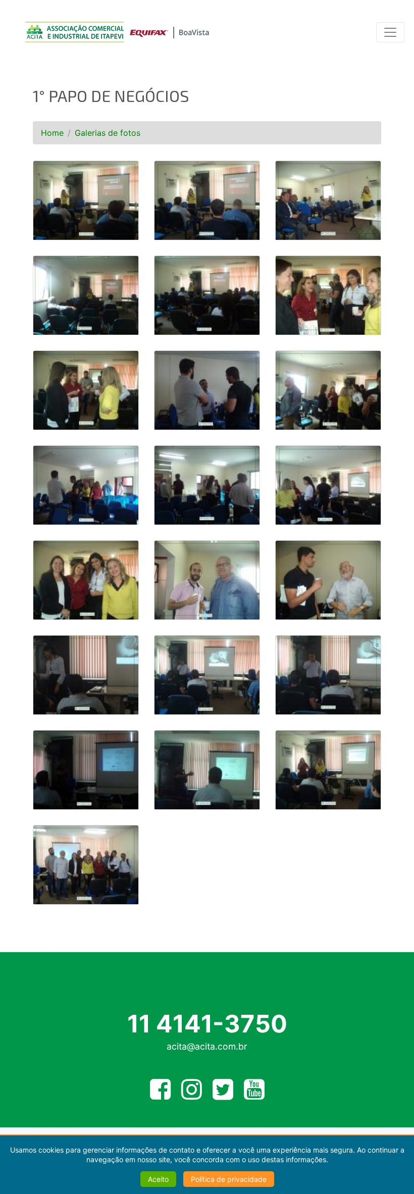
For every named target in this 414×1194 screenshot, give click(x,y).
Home (52, 133)
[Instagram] (191, 1095)
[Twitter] (223, 1095)
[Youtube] (254, 1095)
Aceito (158, 1179)
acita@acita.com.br (207, 1046)
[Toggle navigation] (390, 32)
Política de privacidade (229, 1179)
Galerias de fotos (107, 133)
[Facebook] (160, 1095)
